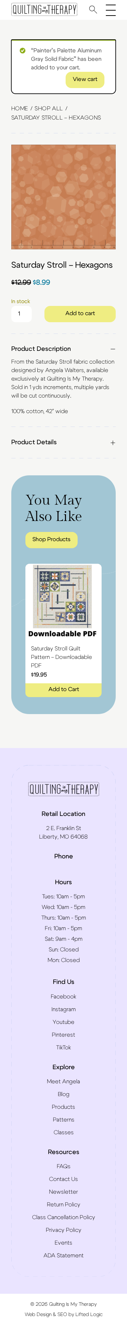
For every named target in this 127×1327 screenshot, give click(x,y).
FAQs (64, 1166)
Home (19, 108)
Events (63, 1243)
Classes (64, 1132)
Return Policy (63, 1204)
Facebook (63, 996)
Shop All (49, 108)
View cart (85, 79)
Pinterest (63, 1035)
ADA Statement (63, 1255)
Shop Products (51, 539)
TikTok (63, 1047)
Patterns (63, 1120)
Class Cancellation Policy (63, 1217)
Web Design (38, 1314)
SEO (62, 1314)
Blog (63, 1094)
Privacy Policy (63, 1230)
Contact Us (63, 1179)
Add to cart (80, 313)
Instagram (64, 1009)
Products (63, 1107)
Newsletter (63, 1192)
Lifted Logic (89, 1314)
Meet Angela (63, 1081)
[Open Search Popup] (93, 9)
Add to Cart (63, 689)
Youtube (63, 1022)
